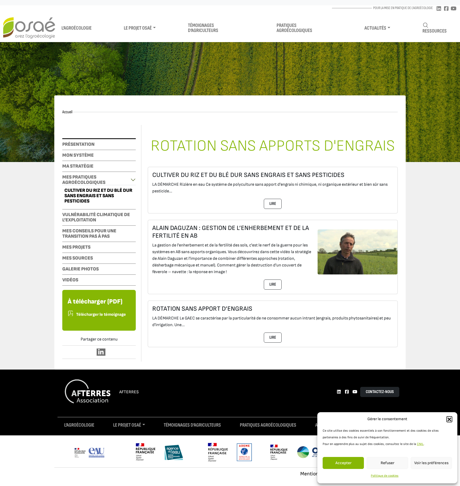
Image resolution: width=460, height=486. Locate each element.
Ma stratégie (77, 166)
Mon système (78, 155)
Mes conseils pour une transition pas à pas (89, 233)
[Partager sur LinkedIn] (101, 352)
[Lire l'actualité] (357, 252)
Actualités (375, 28)
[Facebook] (446, 9)
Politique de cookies (385, 476)
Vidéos (70, 280)
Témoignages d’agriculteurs (203, 28)
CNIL (420, 444)
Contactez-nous (380, 391)
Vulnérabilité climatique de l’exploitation (96, 217)
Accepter (343, 462)
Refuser (387, 462)
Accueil (67, 112)
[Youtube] (453, 9)
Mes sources (77, 258)
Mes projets (76, 247)
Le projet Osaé (138, 28)
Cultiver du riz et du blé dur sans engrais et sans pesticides (98, 196)
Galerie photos (80, 269)
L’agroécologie (76, 28)
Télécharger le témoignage (101, 314)
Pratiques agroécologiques (294, 28)
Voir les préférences (431, 462)
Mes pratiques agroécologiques (83, 180)
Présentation (78, 144)
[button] (449, 419)
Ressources (434, 31)
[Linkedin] (439, 9)
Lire (272, 203)
